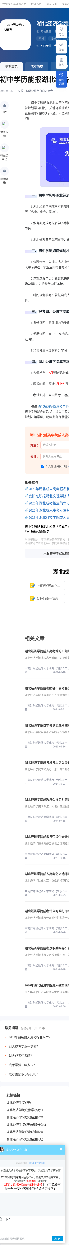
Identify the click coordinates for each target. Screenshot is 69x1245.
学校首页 (11, 66)
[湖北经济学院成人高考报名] (61, 60)
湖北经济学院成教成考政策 (25, 1132)
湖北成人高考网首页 (14, 4)
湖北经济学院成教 (19, 1102)
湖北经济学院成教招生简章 (25, 1117)
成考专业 (51, 4)
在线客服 (61, 81)
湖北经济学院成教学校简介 (25, 1110)
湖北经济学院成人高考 (39, 90)
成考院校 (36, 4)
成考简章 (37, 66)
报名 (61, 64)
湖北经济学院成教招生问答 (25, 1139)
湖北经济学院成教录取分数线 (26, 1124)
